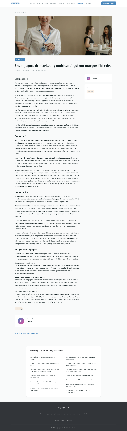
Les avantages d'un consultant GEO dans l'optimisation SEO (78, 391)
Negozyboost (63, 408)
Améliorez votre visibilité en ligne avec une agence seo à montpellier (81, 364)
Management (71, 3)
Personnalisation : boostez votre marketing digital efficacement (80, 358)
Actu (38, 3)
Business (45, 3)
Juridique (61, 3)
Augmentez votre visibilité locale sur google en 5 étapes (44, 364)
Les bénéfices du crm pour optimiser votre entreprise (42, 358)
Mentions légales (60, 420)
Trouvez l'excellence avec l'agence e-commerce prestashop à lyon (80, 385)
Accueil (32, 3)
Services (88, 3)
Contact (69, 420)
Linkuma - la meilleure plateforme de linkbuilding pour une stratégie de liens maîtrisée (45, 370)
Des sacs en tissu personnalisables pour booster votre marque (44, 389)
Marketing (80, 3)
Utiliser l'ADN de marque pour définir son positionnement (42, 376)
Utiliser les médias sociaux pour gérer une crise (80, 375)
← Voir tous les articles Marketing (26, 333)
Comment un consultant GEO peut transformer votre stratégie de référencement (81, 370)
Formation (53, 3)
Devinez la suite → (109, 3)
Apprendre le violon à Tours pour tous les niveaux (80, 380)
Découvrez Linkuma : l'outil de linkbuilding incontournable (43, 383)
